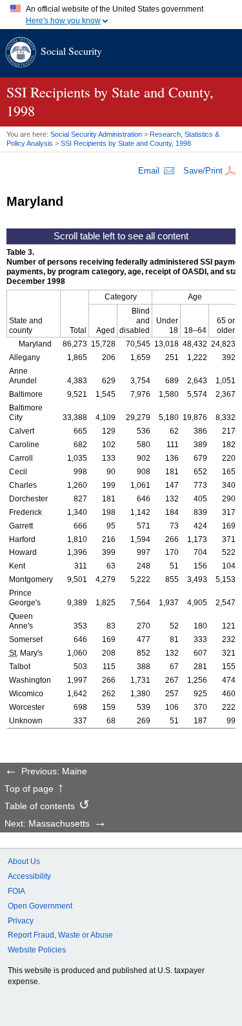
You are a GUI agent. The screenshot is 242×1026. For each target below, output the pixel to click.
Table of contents (40, 806)
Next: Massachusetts (47, 824)
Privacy (21, 920)
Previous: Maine (54, 771)
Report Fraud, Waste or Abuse (60, 935)
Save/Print (203, 171)
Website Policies (37, 949)
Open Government (40, 905)
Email (148, 171)
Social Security (71, 50)
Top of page (29, 789)
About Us (24, 861)
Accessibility (29, 876)
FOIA (16, 891)
